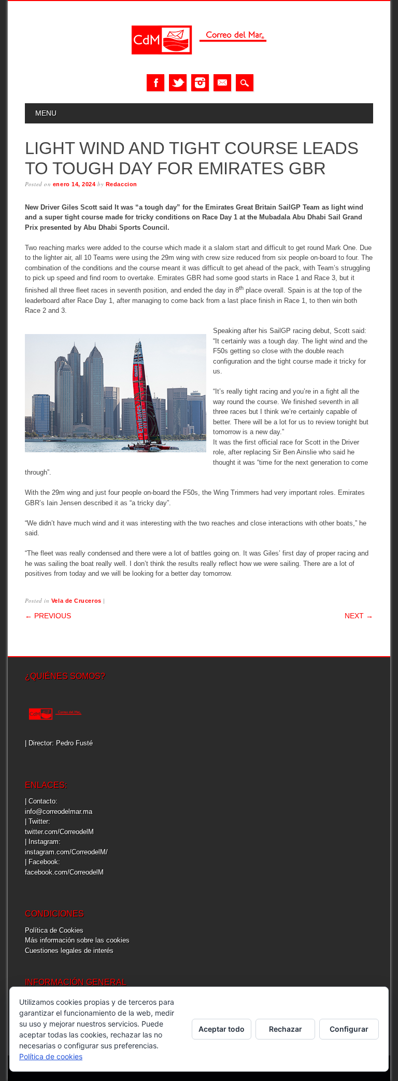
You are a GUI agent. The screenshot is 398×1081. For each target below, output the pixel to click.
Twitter (178, 82)
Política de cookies (50, 1056)
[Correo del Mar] (199, 63)
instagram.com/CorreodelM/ (66, 852)
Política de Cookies (54, 930)
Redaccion (121, 184)
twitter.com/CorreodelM (59, 832)
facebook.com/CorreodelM (64, 872)
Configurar (349, 1028)
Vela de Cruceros (76, 601)
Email (222, 82)
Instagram (200, 82)
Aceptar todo (221, 1028)
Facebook (155, 82)
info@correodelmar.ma (58, 811)
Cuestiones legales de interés (69, 950)
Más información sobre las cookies (77, 940)
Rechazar (285, 1028)
